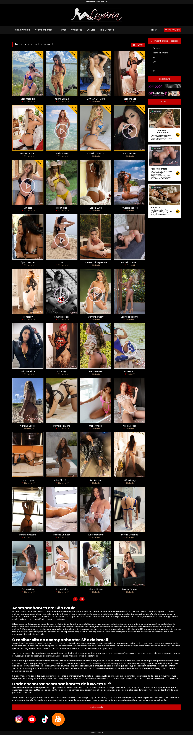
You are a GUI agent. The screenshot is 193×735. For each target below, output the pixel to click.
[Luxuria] (96, 15)
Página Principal (22, 30)
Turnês (62, 30)
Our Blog (91, 30)
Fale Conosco (107, 30)
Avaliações (76, 30)
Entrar (154, 30)
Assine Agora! (172, 30)
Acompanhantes (43, 30)
